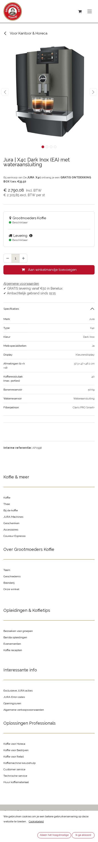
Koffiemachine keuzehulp (19, 763)
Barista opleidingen (15, 637)
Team (6, 570)
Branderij (9, 582)
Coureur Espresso (14, 536)
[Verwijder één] (8, 258)
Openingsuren (12, 703)
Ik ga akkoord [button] (83, 835)
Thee (6, 504)
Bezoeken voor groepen (18, 631)
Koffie (6, 497)
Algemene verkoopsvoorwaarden (23, 709)
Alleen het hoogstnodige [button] (54, 835)
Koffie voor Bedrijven (15, 750)
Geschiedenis (12, 576)
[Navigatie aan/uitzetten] (90, 11)
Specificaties (11, 308)
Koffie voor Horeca (14, 743)
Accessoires (10, 529)
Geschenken (11, 523)
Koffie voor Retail (13, 756)
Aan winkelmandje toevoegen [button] (52, 270)
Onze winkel (11, 589)
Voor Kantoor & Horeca (28, 33)
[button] (5, 91)
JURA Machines (13, 516)
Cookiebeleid (36, 821)
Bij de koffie (10, 510)
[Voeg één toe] (23, 258)
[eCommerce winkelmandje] (80, 11)
